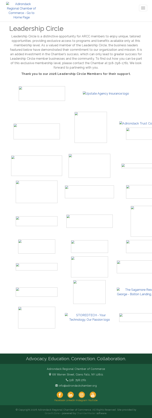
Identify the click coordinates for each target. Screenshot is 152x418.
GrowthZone (52, 413)
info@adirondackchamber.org (77, 385)
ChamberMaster (86, 413)
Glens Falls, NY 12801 (77, 374)
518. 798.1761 (77, 380)
